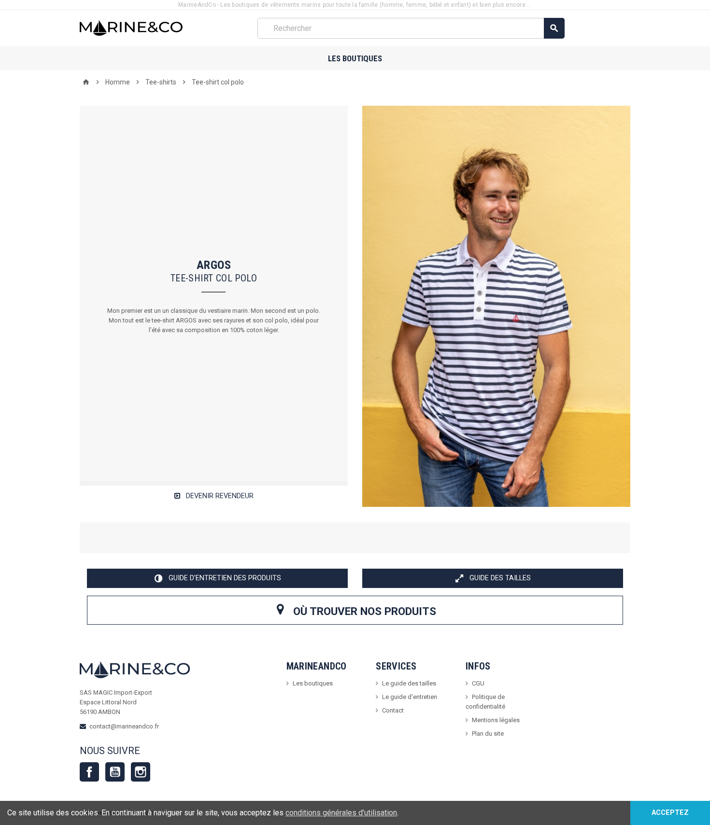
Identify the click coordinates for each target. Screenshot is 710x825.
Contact (393, 710)
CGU (478, 683)
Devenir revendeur (219, 496)
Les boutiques (355, 58)
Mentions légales (496, 720)
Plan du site (488, 733)
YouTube (115, 772)
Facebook (89, 772)
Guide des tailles (499, 578)
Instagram (140, 772)
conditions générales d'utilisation (341, 812)
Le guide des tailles (409, 683)
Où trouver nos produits (363, 611)
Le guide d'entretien (409, 696)
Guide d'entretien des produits (224, 578)
